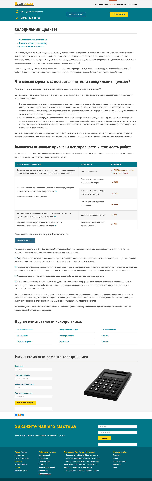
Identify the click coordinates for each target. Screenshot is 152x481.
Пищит (105, 341)
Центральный (44, 455)
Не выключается (25, 330)
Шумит (105, 336)
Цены (115, 458)
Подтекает (64, 341)
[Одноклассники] (19, 415)
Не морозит (22, 336)
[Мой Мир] (22, 415)
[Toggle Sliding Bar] (136, 4)
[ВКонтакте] (16, 415)
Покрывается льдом (68, 330)
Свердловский (45, 474)
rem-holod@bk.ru (21, 471)
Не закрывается (66, 336)
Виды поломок (119, 461)
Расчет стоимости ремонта (31, 47)
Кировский (43, 471)
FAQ (115, 467)
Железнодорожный (47, 467)
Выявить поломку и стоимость (33, 43)
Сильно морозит (24, 341)
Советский (43, 464)
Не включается (109, 330)
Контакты (117, 464)
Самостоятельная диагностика (33, 40)
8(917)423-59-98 (21, 464)
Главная (116, 455)
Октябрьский (44, 461)
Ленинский (43, 458)
